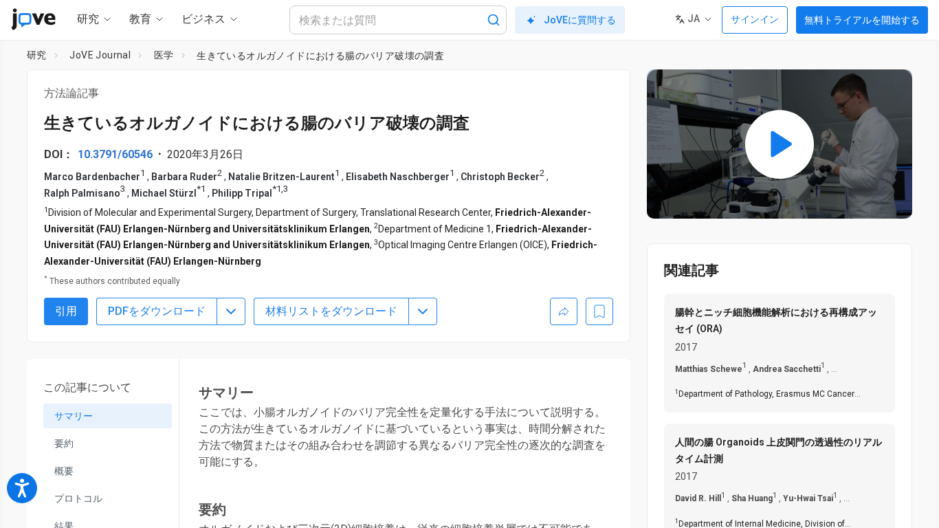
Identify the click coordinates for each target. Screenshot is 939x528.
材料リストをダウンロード (331, 311)
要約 (64, 443)
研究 (37, 55)
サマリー (73, 415)
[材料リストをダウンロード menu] (422, 311)
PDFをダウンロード (157, 311)
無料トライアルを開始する (862, 19)
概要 (64, 470)
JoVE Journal (100, 55)
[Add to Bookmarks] (599, 311)
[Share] (563, 311)
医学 (164, 55)
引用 (66, 311)
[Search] (493, 20)
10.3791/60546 (115, 154)
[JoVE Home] (33, 19)
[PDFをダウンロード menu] (231, 311)
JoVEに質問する (580, 19)
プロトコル (78, 498)
